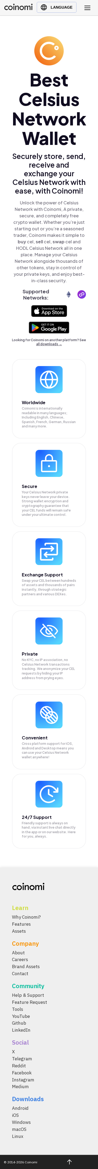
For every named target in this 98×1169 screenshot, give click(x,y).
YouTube (21, 1016)
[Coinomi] (18, 9)
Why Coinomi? (26, 917)
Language (61, 7)
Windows (21, 1122)
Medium (20, 1087)
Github (19, 1023)
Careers (20, 960)
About (18, 953)
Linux (17, 1136)
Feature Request (29, 1002)
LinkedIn (21, 1030)
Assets (19, 931)
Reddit (19, 1066)
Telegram (22, 1059)
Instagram (23, 1080)
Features (21, 924)
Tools (17, 1009)
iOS (15, 1115)
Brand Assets (26, 966)
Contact (20, 974)
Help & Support (28, 995)
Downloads (28, 1099)
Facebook (22, 1073)
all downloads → (49, 344)
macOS (19, 1129)
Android (20, 1108)
